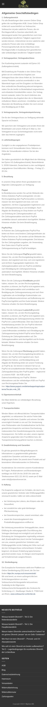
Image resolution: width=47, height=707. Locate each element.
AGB (4, 665)
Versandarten (7, 683)
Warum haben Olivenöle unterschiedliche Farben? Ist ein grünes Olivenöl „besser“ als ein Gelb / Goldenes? (23, 633)
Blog (3, 670)
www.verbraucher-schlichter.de (22, 594)
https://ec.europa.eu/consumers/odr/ (21, 573)
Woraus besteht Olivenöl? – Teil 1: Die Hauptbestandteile (17, 625)
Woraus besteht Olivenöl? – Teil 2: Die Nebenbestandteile (17, 618)
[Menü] (3, 4)
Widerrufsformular (9, 692)
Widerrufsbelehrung (10, 688)
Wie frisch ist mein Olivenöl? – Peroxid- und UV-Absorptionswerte (21, 640)
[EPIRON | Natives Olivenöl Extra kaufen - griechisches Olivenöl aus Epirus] (23, 4)
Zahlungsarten (7, 696)
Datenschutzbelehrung (11, 674)
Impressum (6, 679)
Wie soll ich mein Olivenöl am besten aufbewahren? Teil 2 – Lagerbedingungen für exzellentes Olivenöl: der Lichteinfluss (23, 649)
